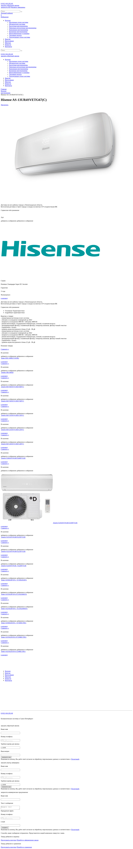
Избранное (5, 17)
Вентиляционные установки (19, 33)
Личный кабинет (7, 13)
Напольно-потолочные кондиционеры (22, 28)
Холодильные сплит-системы (19, 37)
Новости (8, 45)
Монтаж (8, 43)
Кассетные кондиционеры (18, 26)
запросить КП (6, 7)
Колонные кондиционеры (18, 32)
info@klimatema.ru (22, 690)
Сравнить (4, 349)
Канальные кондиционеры (18, 30)
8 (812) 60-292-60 (7, 3)
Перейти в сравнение (24, 847)
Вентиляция (9, 41)
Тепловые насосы (15, 35)
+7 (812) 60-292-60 (14, 688)
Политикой (75, 759)
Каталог (8, 20)
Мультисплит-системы (17, 24)
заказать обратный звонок (10, 5)
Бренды (7, 39)
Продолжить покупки (8, 840)
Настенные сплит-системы (18, 22)
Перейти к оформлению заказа (27, 840)
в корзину (4, 298)
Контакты (8, 46)
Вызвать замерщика (18, 7)
